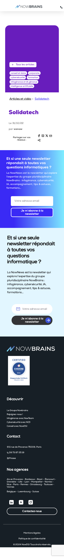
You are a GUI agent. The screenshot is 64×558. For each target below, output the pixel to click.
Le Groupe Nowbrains (17, 410)
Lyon (26, 482)
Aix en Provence (15, 479)
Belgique (11, 491)
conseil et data (18, 73)
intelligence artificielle (22, 86)
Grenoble (11, 482)
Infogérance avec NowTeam (20, 418)
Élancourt (50, 479)
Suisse (35, 491)
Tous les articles (25, 64)
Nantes (48, 482)
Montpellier (37, 482)
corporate (34, 73)
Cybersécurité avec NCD (18, 422)
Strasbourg (36, 484)
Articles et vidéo (20, 98)
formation (33, 77)
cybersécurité (18, 77)
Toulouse (48, 484)
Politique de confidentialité (32, 538)
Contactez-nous (32, 511)
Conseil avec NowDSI (17, 426)
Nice (9, 484)
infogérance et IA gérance (24, 82)
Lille (20, 482)
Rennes (24, 484)
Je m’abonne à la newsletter (32, 212)
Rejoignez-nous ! (15, 414)
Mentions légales (31, 533)
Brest (39, 479)
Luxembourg (24, 491)
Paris (15, 484)
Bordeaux (30, 479)
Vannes (10, 487)
